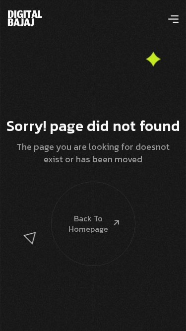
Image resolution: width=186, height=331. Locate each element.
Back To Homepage (88, 223)
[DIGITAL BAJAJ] (25, 17)
